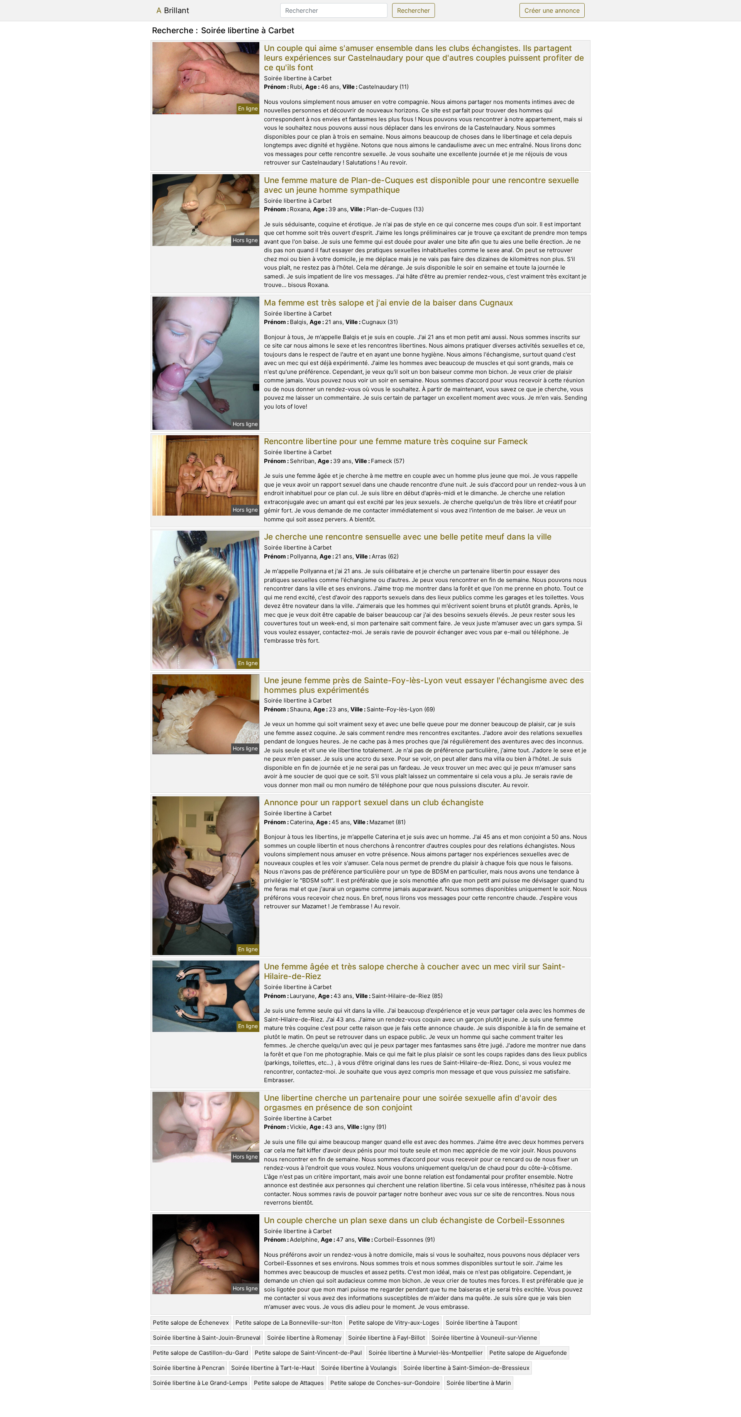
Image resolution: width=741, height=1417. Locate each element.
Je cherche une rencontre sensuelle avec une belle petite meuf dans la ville (408, 536)
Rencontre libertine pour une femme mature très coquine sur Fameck (396, 441)
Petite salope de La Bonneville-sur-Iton (288, 1322)
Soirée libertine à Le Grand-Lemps (200, 1382)
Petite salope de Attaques (289, 1382)
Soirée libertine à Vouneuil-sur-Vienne (484, 1337)
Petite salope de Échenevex (191, 1322)
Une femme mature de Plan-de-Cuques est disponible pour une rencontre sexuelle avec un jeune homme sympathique (421, 185)
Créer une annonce (552, 10)
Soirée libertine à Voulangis (359, 1367)
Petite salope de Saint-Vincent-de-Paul (308, 1352)
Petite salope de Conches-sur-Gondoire (385, 1382)
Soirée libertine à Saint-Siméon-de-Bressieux (466, 1367)
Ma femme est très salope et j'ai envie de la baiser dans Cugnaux (388, 302)
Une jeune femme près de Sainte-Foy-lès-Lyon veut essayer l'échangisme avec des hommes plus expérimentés (424, 685)
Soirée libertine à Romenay (304, 1337)
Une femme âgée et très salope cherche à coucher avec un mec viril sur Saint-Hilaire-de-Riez (414, 971)
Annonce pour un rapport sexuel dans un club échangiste (374, 802)
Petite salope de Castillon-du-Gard (200, 1352)
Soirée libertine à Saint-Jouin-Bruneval (207, 1337)
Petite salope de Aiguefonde (528, 1352)
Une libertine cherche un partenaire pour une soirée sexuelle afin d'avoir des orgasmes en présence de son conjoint (410, 1102)
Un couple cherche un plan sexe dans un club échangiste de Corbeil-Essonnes (414, 1220)
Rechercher (413, 10)
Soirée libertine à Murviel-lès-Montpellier (426, 1352)
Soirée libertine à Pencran (189, 1367)
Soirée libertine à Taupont (481, 1322)
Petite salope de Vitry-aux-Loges (394, 1322)
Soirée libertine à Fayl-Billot (386, 1337)
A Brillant (172, 10)
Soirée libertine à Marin (479, 1382)
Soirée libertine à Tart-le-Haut (273, 1367)
